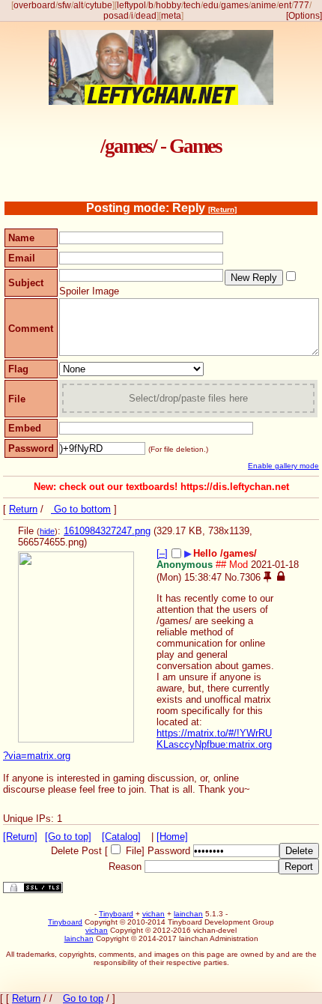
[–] (162, 553)
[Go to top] (68, 836)
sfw (64, 5)
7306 (250, 577)
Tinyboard (116, 914)
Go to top (83, 998)
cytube (98, 5)
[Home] (172, 836)
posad (116, 15)
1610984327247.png (107, 530)
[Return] (222, 209)
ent (285, 5)
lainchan (188, 914)
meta (171, 15)
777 (301, 5)
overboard (34, 5)
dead (146, 15)
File (134, 850)
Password (169, 850)
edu (211, 5)
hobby (168, 5)
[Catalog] (121, 836)
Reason (125, 866)
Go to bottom (81, 509)
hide (47, 531)
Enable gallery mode (283, 466)
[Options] (304, 15)
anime (263, 5)
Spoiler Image (89, 291)
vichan (153, 914)
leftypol (131, 5)
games (235, 5)
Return (23, 509)
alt (78, 5)
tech (192, 5)
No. (232, 577)
